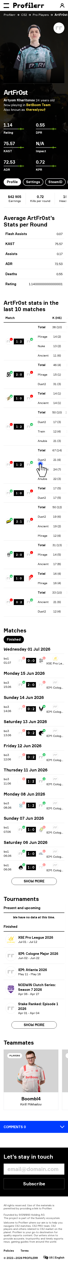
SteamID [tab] (55, 182)
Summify (40, 1218)
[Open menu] (6, 5)
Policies (9, 1250)
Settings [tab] (33, 182)
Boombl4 (31, 1098)
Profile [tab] (12, 182)
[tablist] (14, 639)
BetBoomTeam (38, 105)
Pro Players (41, 15)
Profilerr (9, 15)
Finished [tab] (14, 639)
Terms (24, 1250)
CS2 (24, 15)
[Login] (62, 5)
